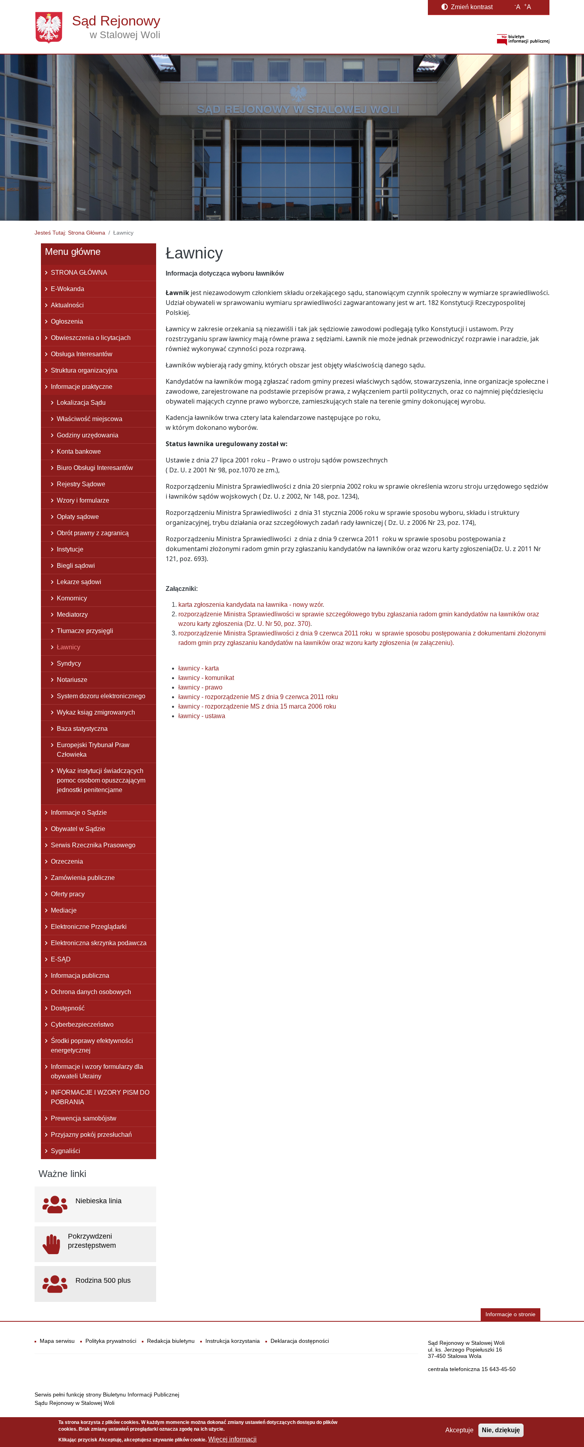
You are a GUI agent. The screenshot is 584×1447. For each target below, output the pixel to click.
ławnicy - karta (198, 668)
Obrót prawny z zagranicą (93, 533)
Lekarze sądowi (79, 582)
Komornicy (72, 598)
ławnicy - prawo (200, 687)
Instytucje (70, 549)
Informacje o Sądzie (79, 812)
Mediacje (64, 910)
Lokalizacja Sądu (81, 402)
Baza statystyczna (82, 728)
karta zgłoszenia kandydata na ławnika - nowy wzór (250, 604)
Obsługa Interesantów (81, 354)
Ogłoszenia (67, 321)
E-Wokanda (67, 289)
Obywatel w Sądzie (78, 828)
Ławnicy (68, 647)
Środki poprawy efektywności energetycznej (92, 1045)
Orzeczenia (67, 861)
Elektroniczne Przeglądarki (89, 926)
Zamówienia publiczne (83, 877)
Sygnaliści (65, 1151)
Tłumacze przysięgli (85, 630)
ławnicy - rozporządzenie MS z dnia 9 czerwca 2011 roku (258, 696)
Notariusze (72, 679)
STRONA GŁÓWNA (79, 272)
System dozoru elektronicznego (101, 696)
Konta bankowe (79, 451)
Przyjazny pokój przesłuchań (91, 1134)
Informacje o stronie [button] (510, 1314)
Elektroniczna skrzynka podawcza (99, 943)
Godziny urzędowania (87, 435)
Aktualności (67, 305)
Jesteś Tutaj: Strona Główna (70, 232)
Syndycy (69, 663)
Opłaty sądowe (78, 516)
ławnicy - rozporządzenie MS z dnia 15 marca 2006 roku (257, 706)
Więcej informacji (232, 1439)
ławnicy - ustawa (201, 716)
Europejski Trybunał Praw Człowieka (93, 750)
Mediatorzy (72, 614)
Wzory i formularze (83, 500)
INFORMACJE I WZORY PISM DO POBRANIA (100, 1097)
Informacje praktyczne (81, 386)
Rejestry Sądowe (81, 484)
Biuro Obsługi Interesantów (95, 467)
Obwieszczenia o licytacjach (91, 337)
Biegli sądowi (76, 565)
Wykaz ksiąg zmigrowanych (96, 712)
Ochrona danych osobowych (91, 992)
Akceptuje (459, 1430)
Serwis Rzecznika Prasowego (93, 845)
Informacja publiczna (80, 975)
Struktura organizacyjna (84, 370)
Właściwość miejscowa (89, 419)
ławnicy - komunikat (206, 677)
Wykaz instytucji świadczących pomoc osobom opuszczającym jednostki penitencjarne (101, 780)
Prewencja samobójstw (83, 1118)
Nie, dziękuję (501, 1430)
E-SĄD (61, 959)
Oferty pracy (68, 894)
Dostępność (68, 1008)
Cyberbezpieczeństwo (82, 1024)
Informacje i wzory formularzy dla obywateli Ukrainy (97, 1071)
